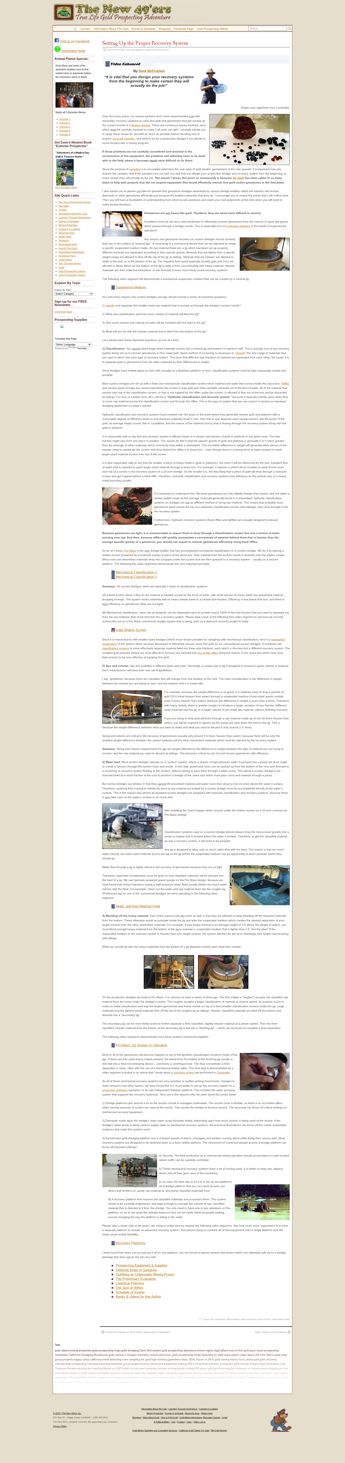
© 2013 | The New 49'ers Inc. (67, 1413)
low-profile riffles (207, 652)
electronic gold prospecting (176, 1354)
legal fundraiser (269, 1363)
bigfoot (180, 1382)
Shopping (165, 28)
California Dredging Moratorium (88, 1354)
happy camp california (87, 1359)
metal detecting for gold (208, 1354)
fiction (234, 1373)
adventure (156, 1363)
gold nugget (178, 1373)
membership (63, 1363)
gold (78, 1377)
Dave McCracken (152, 71)
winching (218, 1373)
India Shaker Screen (131, 630)
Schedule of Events (130, 1292)
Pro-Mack (130, 550)
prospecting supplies (144, 1373)
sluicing (82, 1368)
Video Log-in (199, 1422)
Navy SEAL (188, 1359)
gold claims (62, 1350)
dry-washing (95, 1368)
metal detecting (111, 1359)
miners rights (205, 1350)
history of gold (78, 1373)
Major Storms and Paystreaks (271, 1332)
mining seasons (122, 1377)
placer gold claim (258, 1382)
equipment (220, 1319)
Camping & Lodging (69, 229)
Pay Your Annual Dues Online (74, 202)
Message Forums (211, 1417)
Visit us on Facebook (74, 41)
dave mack (256, 1350)
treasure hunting (120, 1373)
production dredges (238, 226)
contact (274, 1382)
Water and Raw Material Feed (138, 906)
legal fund (164, 1373)
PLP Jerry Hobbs (236, 1382)
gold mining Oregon (246, 1363)
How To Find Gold (115, 50)
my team (238, 177)
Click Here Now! (63, 311)
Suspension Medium (131, 287)
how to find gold (239, 1350)
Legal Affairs (65, 259)
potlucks (244, 1373)
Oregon (92, 1373)
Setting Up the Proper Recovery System (145, 43)
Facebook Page (184, 28)
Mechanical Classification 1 (136, 572)
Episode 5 (64, 134)
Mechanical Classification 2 (136, 577)
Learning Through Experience (74, 217)
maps (117, 1350)
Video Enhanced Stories (157, 50)
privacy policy (167, 1377)
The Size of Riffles (129, 1288)
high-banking (159, 1359)
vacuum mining (166, 1368)
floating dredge (140, 125)
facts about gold (249, 1359)
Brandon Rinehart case (264, 1373)
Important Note (73, 51)
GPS (227, 1373)
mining (78, 1382)
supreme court (64, 1382)
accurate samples (123, 138)
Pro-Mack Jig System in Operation (141, 1045)
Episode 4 (64, 130)
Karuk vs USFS (113, 1368)
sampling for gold (140, 1359)
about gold (206, 1368)
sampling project (184, 1072)
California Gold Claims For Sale (194, 1430)
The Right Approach (135, 50)
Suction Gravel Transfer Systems (246, 1377)
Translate (81, 348)
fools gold (170, 1382)
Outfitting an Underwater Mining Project (145, 1274)
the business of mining (245, 1368)
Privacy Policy (60, 1426)
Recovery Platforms (131, 1243)
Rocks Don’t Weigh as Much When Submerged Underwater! (137, 1332)
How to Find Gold (67, 248)
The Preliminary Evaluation (136, 1279)
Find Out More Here (66, 187)
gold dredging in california (193, 1377)
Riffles (285, 383)
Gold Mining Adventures (71, 252)
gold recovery (264, 1319)
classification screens (115, 648)
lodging (273, 1368)
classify (110, 305)
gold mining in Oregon (123, 1354)
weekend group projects (126, 1363)
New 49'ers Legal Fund (96, 1377)
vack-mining (193, 1373)
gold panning (222, 1368)
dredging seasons (118, 1382)
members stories (148, 1354)
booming (104, 1363)
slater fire (144, 1382)
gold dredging (232, 1319)
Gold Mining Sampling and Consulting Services (154, 1430)
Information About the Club (111, 28)
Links (61, 267)
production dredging (115, 1090)
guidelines (174, 1359)
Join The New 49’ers (69, 263)
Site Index (63, 206)
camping (151, 1368)
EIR (197, 1368)
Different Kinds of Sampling (136, 1270)
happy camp (71, 1386)
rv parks (207, 1373)
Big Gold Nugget (219, 1430)
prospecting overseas (84, 1363)
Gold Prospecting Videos (212, 28)
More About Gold (67, 244)
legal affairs (221, 1350)
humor (146, 1363)
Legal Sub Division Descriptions (205, 1382)
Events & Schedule (143, 28)
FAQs (133, 1382)
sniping (182, 1363)
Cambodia (223, 1072)
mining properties (81, 1350)
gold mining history (226, 1359)
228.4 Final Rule (197, 1363)
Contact (85, 28)
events (264, 1368)
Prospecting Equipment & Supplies (141, 1265)
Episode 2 (64, 123)
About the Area (66, 233)
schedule (103, 1373)
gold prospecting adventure (179, 1350)
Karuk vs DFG (205, 1359)
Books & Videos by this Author (138, 1296)
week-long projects (95, 1382)
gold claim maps (278, 1377)
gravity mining (185, 1368)
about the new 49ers (260, 1354)
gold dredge (217, 1377)
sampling (135, 169)
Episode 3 (64, 127)
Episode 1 (64, 119)
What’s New (64, 236)
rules (125, 1359)
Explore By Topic (63, 290)
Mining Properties (68, 225)
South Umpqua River (145, 1377)
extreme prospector (221, 1363)
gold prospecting (249, 1319)
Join (173, 1422)
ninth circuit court (134, 1368)
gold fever (156, 1382)
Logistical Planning (130, 1283)
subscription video (281, 1319)
